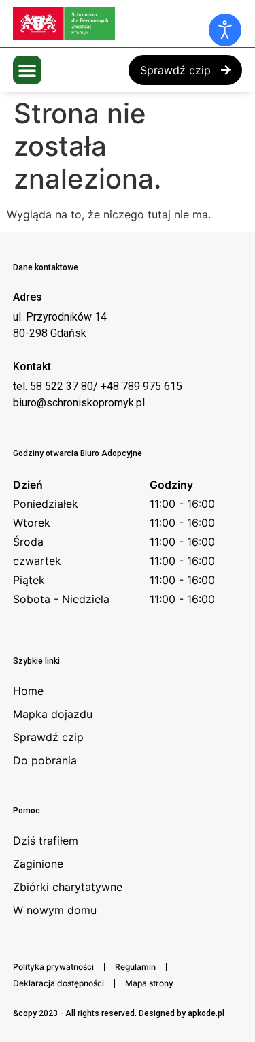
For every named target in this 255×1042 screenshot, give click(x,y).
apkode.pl (206, 1013)
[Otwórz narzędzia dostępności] (225, 30)
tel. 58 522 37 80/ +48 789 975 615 (97, 386)
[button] (27, 70)
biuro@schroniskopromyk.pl (79, 402)
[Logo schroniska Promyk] (115, 23)
